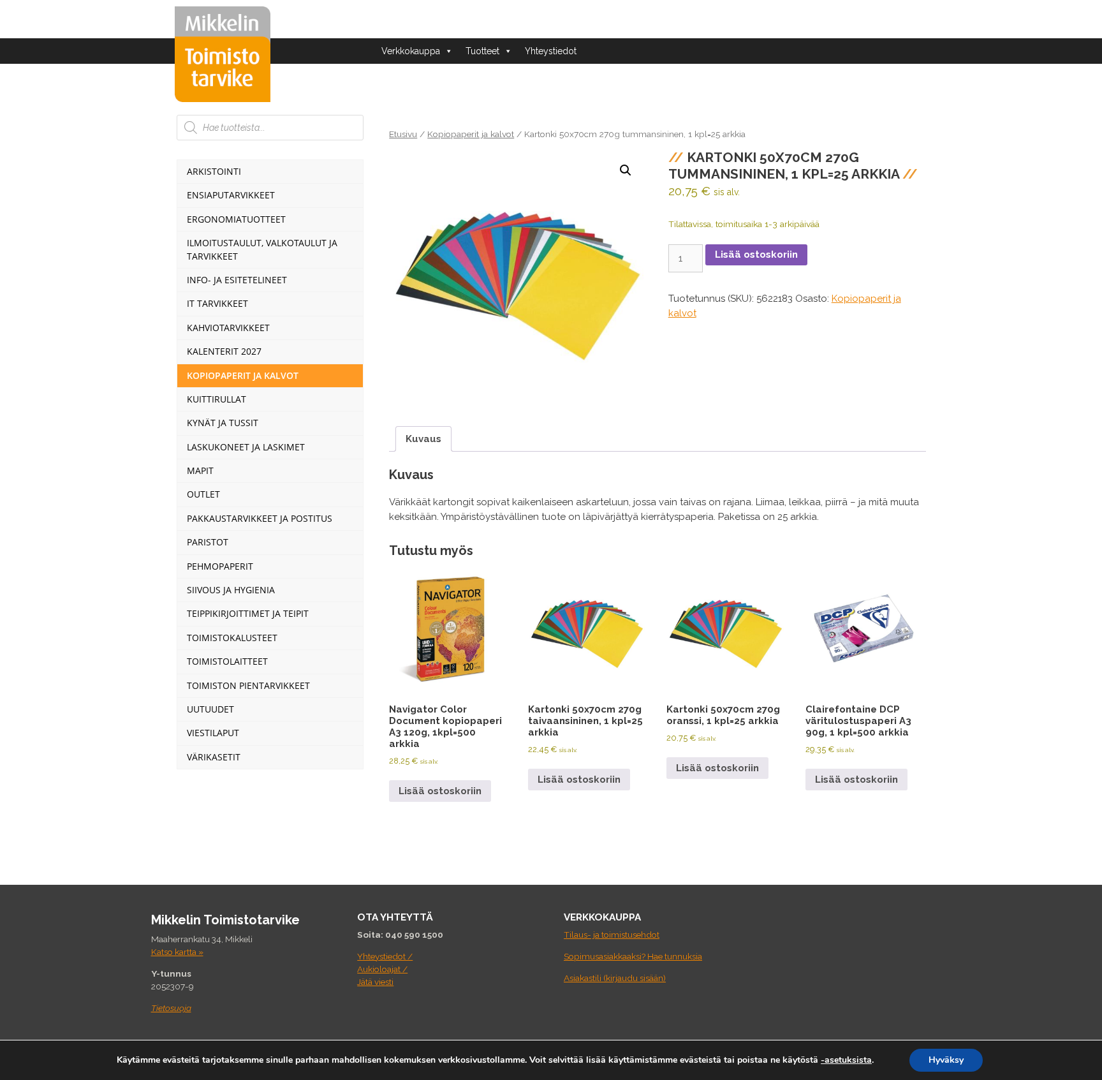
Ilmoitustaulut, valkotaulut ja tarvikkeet (262, 249)
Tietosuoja (171, 1008)
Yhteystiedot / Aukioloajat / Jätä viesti (385, 969)
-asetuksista (846, 1060)
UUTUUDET (210, 709)
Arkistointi (214, 171)
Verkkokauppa (410, 51)
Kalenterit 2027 (224, 351)
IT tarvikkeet (217, 303)
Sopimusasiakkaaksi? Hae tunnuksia (633, 956)
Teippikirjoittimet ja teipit (248, 613)
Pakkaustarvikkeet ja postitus (259, 518)
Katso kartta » (177, 952)
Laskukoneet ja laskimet (246, 447)
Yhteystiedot (551, 51)
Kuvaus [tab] (423, 439)
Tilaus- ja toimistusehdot (611, 934)
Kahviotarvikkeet (228, 328)
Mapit (200, 470)
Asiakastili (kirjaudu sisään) (615, 978)
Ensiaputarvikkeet (231, 195)
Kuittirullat (216, 399)
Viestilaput (213, 733)
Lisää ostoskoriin (756, 254)
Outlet (203, 494)
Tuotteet (482, 51)
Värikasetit (213, 757)
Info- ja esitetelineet (237, 280)
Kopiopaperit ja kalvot (470, 134)
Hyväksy (946, 1060)
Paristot (207, 542)
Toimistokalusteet (232, 638)
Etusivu (403, 134)
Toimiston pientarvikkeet (248, 685)
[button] (625, 170)
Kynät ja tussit (222, 423)
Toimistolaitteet (227, 661)
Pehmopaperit (220, 566)
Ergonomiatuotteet (236, 219)
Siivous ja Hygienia (231, 590)
